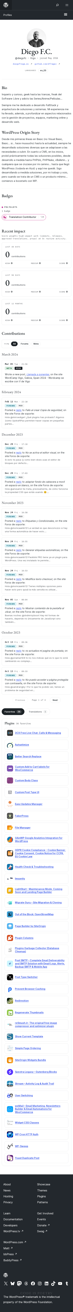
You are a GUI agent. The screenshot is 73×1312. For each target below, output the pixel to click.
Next (55, 700)
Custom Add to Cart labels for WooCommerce (32, 768)
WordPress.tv (13, 1231)
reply (19, 410)
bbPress (10, 1254)
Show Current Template (29, 1036)
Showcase (43, 1184)
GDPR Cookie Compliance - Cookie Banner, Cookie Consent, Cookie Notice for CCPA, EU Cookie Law (40, 853)
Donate (43, 1225)
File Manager (23, 827)
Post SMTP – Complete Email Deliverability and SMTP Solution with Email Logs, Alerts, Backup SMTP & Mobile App (40, 963)
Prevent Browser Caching (30, 988)
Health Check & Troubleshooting (34, 866)
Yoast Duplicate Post (27, 1158)
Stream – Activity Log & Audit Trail (34, 1083)
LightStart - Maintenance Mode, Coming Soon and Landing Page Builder (38, 891)
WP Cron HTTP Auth (26, 1134)
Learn (6, 1213)
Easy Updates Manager (28, 804)
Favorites (12, 711)
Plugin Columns (24, 937)
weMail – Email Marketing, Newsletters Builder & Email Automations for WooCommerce (37, 1109)
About (7, 1184)
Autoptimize (22, 744)
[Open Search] (57, 5)
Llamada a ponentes (37, 374)
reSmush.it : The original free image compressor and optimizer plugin (36, 1024)
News (7, 1190)
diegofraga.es (21, 64)
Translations (37, 711)
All (14, 344)
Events (41, 1219)
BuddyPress (12, 1260)
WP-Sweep (21, 1146)
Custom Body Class (26, 780)
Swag (42, 1231)
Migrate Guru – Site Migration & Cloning (38, 902)
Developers (10, 1225)
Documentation (13, 1219)
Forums (24, 344)
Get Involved (45, 1213)
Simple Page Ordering (28, 1048)
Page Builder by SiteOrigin (30, 926)
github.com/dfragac (46, 64)
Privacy (8, 1202)
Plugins (41, 1196)
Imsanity (20, 878)
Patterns (42, 1202)
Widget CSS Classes (27, 1122)
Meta (36, 344)
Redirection (22, 1000)
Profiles (7, 14)
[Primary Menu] (65, 14)
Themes (42, 1190)
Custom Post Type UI (27, 792)
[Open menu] (67, 5)
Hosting (8, 1196)
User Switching (24, 1095)
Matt (8, 1248)
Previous (20, 700)
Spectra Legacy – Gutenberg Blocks (36, 1071)
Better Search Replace (28, 756)
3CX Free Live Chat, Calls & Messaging (38, 732)
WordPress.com (14, 1242)
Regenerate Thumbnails (29, 1012)
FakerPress (22, 815)
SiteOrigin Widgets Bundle (30, 1060)
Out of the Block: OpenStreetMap (34, 914)
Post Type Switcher (26, 977)
